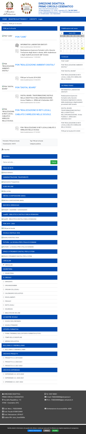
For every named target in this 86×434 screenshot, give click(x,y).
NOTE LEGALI (9, 305)
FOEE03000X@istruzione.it (61, 397)
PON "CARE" (20, 37)
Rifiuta (47, 430)
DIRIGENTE (8, 281)
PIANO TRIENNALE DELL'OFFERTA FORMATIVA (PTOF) (23, 333)
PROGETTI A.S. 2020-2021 (13, 362)
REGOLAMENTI (10, 297)
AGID (70, 409)
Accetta (55, 430)
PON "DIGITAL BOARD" (25, 87)
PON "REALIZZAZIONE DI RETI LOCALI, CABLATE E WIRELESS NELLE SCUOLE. (71, 77)
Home (5, 24)
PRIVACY (8, 301)
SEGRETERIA (9, 273)
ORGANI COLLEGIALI (12, 289)
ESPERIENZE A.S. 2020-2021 (14, 378)
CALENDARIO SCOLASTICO (14, 293)
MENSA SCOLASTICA (12, 341)
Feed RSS (6, 149)
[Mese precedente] (61, 33)
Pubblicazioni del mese (69, 28)
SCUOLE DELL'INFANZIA (13, 321)
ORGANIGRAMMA (11, 285)
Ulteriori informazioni (35, 430)
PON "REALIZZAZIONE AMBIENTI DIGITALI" (35, 64)
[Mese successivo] (82, 33)
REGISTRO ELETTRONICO (18, 19)
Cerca (54, 162)
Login (40, 19)
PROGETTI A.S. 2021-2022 (13, 366)
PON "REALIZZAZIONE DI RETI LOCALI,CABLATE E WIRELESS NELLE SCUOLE (71, 125)
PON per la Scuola (15, 24)
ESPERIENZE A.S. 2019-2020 (14, 374)
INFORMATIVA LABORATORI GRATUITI (33, 45)
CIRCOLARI (9, 265)
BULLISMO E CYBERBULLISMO (15, 349)
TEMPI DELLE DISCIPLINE (13, 337)
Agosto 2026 (72, 33)
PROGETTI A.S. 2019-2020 (13, 358)
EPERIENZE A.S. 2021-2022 (14, 382)
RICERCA (6, 156)
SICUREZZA (9, 309)
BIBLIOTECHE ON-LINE (12, 313)
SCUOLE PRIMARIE (11, 325)
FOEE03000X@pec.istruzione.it (62, 400)
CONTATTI (33, 19)
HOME (4, 19)
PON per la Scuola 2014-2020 (30, 77)
